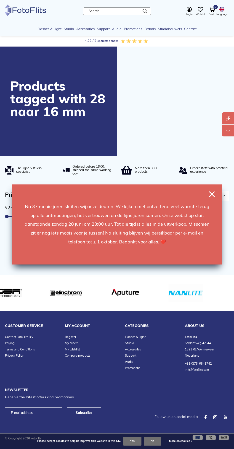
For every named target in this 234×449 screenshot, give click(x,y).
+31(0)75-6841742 (198, 363)
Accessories (85, 29)
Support (103, 29)
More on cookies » (180, 441)
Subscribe (84, 413)
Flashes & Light (49, 29)
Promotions (133, 29)
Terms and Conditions (20, 349)
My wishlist (72, 349)
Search (144, 11)
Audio (117, 29)
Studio (69, 29)
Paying (10, 343)
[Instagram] (215, 417)
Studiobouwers (170, 29)
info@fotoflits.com (197, 369)
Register (70, 337)
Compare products (77, 355)
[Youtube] (225, 417)
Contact (190, 29)
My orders (71, 343)
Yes (132, 441)
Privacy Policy (14, 355)
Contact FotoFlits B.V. (19, 337)
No (152, 441)
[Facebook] (205, 417)
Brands (150, 29)
